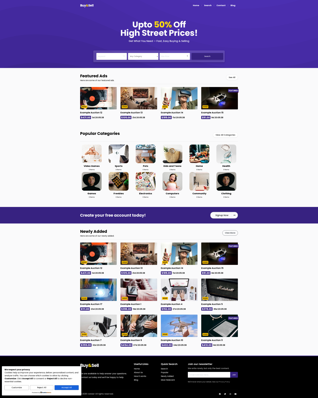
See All (232, 77)
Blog (233, 5)
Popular (164, 372)
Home (196, 5)
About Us (138, 372)
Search (208, 5)
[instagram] (230, 394)
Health (226, 166)
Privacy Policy (224, 382)
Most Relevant (168, 379)
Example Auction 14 (172, 112)
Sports (118, 166)
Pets (145, 166)
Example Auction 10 (172, 340)
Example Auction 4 (171, 304)
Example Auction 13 (131, 112)
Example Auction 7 (90, 340)
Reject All (41, 387)
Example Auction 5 (212, 304)
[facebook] (220, 394)
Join (234, 375)
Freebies (119, 193)
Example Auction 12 (91, 112)
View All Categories (225, 134)
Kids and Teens (172, 166)
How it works (140, 376)
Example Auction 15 (212, 112)
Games (91, 193)
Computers (172, 193)
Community (199, 193)
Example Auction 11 (212, 340)
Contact (221, 5)
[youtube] (236, 394)
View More (230, 232)
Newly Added (167, 376)
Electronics (145, 193)
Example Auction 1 (130, 304)
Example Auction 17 (91, 304)
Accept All (66, 387)
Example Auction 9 (131, 340)
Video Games (92, 166)
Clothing (226, 193)
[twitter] (225, 394)
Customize (17, 387)
